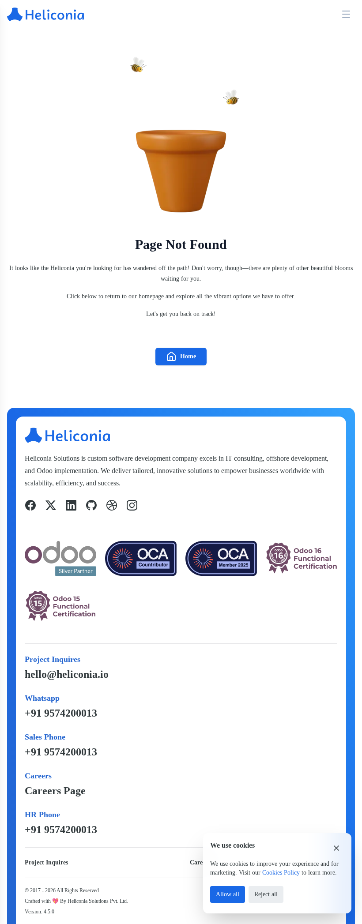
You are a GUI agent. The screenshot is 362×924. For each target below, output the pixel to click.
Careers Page (55, 790)
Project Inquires (46, 862)
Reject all (266, 894)
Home (188, 356)
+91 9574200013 (61, 713)
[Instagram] (132, 505)
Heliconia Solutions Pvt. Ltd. (98, 901)
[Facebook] (30, 505)
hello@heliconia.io (67, 674)
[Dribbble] (111, 505)
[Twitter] (51, 505)
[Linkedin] (71, 505)
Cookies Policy (281, 872)
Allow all (227, 894)
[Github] (91, 505)
